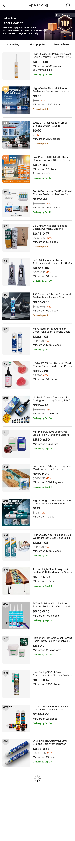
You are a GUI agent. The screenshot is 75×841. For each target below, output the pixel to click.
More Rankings (63, 15)
